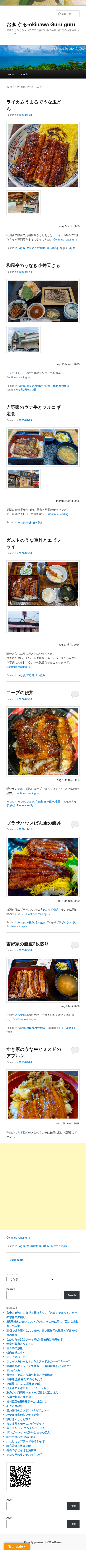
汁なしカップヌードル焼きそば (25, 1441)
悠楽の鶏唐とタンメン (20, 1344)
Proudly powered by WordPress (43, 1542)
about (23, 74)
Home (11, 74)
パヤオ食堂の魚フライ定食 (22, 1415)
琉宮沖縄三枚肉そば (18, 1446)
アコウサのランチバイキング (24, 1454)
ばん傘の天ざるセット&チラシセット (29, 1388)
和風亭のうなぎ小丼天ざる (33, 265)
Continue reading (65, 239)
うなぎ (21, 248)
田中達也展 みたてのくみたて (24, 1379)
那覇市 (30, 1028)
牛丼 (29, 522)
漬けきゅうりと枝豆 (18, 1419)
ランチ (60, 1028)
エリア (30, 248)
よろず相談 (51, 909)
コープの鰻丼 (19, 692)
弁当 (40, 801)
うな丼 (71, 248)
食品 (57, 801)
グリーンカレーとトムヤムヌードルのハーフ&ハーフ (38, 1361)
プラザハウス (63, 922)
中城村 (39, 386)
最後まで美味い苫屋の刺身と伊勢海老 (29, 1375)
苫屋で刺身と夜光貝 (18, 1397)
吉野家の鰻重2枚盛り (27, 943)
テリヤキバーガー (17, 1357)
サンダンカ (13, 1370)
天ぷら (48, 386)
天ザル (28, 389)
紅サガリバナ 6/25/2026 (20, 1437)
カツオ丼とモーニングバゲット (25, 1423)
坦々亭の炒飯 (14, 1348)
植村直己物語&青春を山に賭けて (26, 1401)
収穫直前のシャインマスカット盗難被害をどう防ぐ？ (39, 1366)
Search (10, 1289)
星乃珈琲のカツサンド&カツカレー (27, 1410)
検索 (8, 1500)
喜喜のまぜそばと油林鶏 (21, 1450)
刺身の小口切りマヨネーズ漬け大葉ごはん (32, 1392)
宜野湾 (30, 675)
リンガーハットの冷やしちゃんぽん (28, 1432)
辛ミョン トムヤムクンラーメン (25, 1428)
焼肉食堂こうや (15, 1352)
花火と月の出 (14, 1406)
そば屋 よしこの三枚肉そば (23, 1383)
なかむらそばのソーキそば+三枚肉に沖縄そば (34, 1339)
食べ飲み (52, 248)
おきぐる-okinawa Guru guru (40, 24)
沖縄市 (30, 922)
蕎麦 (55, 386)
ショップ (32, 801)
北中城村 (40, 248)
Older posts (14, 1260)
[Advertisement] (43, 1186)
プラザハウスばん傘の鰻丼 (33, 822)
